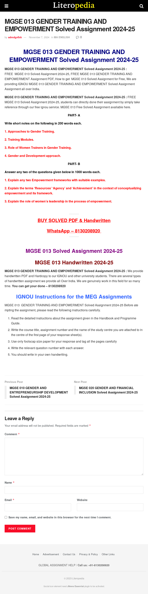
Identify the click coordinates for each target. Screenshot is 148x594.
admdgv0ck (15, 37)
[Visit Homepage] (74, 6)
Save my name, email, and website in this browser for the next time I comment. (59, 517)
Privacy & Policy (88, 554)
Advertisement (51, 554)
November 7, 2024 (39, 37)
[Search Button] (141, 6)
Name (10, 482)
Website (82, 500)
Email (9, 500)
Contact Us (69, 554)
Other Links (108, 554)
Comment (12, 434)
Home (35, 554)
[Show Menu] (6, 6)
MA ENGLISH (62, 37)
